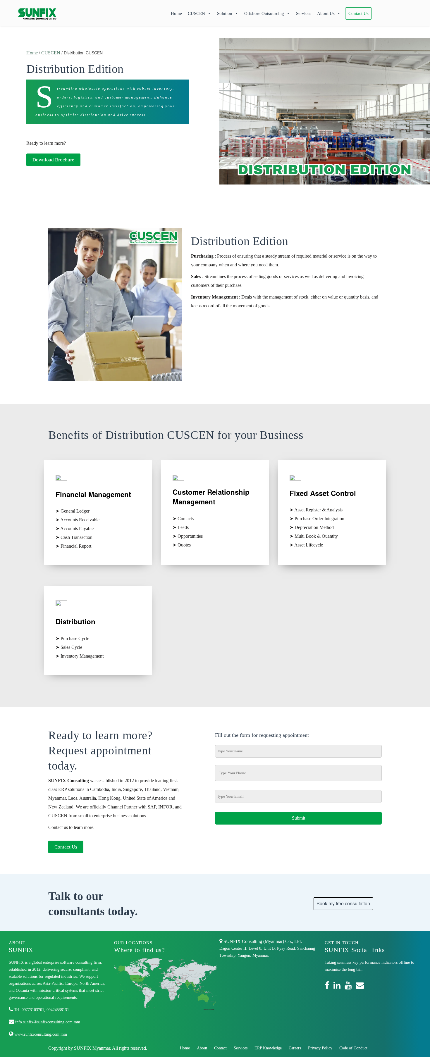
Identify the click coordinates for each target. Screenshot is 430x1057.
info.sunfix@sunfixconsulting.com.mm (47, 1022)
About (202, 1048)
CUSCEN (196, 13)
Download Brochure (53, 160)
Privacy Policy (320, 1048)
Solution (224, 13)
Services (303, 13)
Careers (295, 1048)
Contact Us (358, 13)
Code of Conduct (353, 1048)
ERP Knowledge (268, 1048)
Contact (220, 1048)
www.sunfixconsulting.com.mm (40, 1034)
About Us (326, 13)
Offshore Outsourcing (264, 13)
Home (176, 13)
